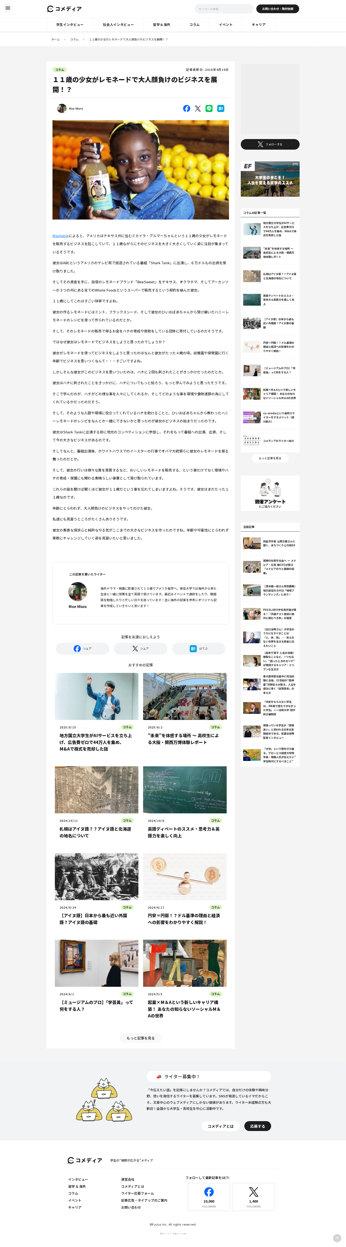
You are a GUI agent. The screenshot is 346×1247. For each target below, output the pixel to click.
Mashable (60, 235)
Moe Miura (76, 108)
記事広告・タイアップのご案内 (144, 1200)
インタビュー (78, 1179)
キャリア (74, 1207)
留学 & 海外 (77, 1186)
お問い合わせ (131, 1207)
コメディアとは (132, 1186)
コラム (74, 39)
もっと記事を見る (141, 1037)
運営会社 (127, 1179)
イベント (74, 1200)
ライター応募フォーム (137, 1193)
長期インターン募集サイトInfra (173, 1233)
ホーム (55, 39)
